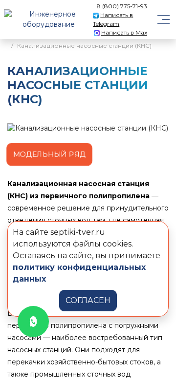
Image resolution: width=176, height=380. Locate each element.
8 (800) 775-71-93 (122, 6)
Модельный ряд (49, 154)
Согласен (88, 300)
